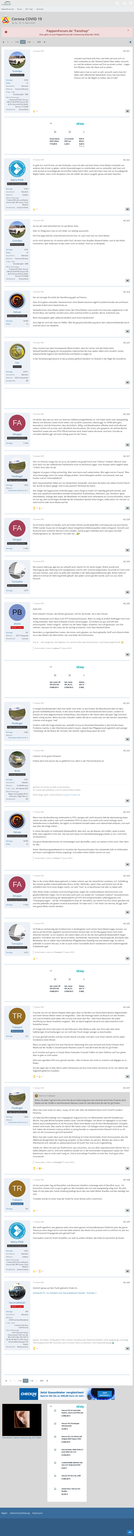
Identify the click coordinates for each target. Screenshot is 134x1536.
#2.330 (126, 603)
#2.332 (126, 750)
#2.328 (126, 519)
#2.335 (126, 923)
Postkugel (58, 1162)
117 (23, 42)
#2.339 (126, 1221)
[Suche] (117, 3)
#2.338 (126, 1179)
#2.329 (126, 561)
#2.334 (126, 875)
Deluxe (57, 858)
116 (17, 42)
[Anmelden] (124, 3)
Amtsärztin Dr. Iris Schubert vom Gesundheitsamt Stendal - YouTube (63, 1293)
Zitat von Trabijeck (47, 1095)
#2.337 (126, 1088)
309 (39, 42)
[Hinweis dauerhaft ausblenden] (128, 30)
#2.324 (126, 292)
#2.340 (126, 1282)
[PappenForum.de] (6, 3)
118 (28, 42)
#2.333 (126, 812)
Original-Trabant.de (71, 794)
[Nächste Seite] (44, 42)
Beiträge (9, 80)
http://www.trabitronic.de (17, 490)
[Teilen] (130, 42)
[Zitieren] (127, 111)
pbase (56, 648)
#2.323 (126, 220)
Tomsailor (58, 952)
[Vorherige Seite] (3, 42)
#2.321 (126, 51)
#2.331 (126, 703)
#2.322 (126, 159)
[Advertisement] (52, 71)
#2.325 (126, 342)
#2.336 (126, 1007)
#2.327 (126, 456)
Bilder (8, 83)
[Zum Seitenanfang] (130, 1532)
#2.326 (126, 414)
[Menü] (130, 3)
